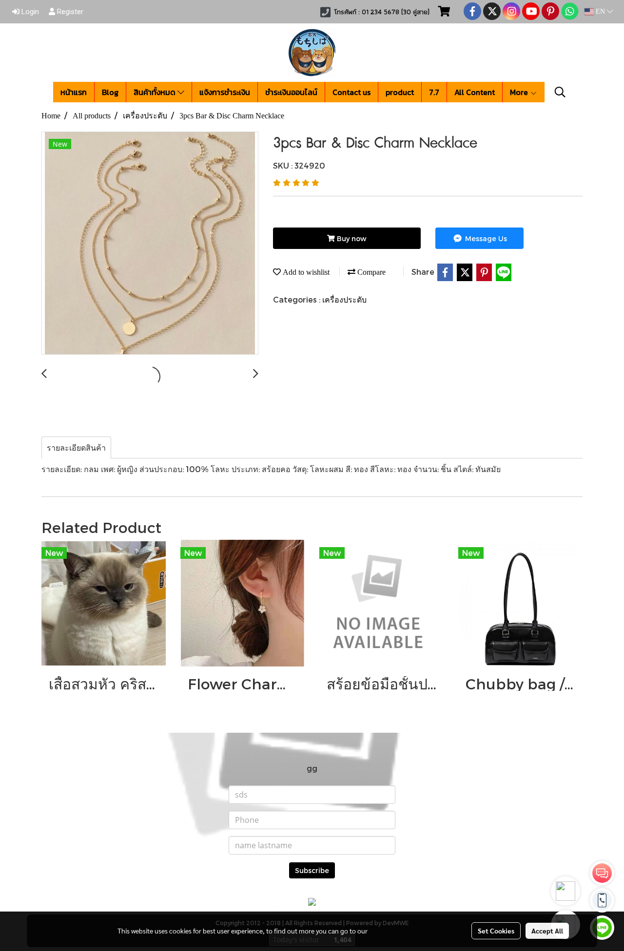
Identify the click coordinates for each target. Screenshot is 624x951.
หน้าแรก (73, 92)
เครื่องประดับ (344, 300)
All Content (474, 92)
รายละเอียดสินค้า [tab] (76, 447)
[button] (560, 92)
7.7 (434, 92)
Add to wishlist (305, 272)
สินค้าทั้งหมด (155, 92)
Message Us (485, 238)
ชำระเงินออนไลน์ (291, 92)
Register (69, 11)
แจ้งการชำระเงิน (224, 92)
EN (600, 11)
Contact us (351, 92)
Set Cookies (496, 930)
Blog (110, 92)
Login (29, 11)
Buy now (351, 238)
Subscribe (312, 870)
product (400, 92)
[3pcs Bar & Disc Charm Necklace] (150, 243)
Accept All (547, 930)
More (520, 92)
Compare (370, 272)
